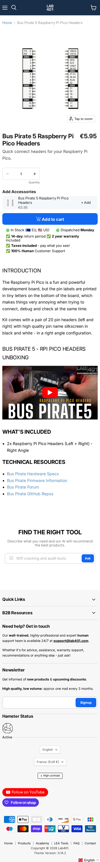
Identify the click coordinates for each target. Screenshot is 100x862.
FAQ (76, 843)
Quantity (34, 182)
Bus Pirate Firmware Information (37, 480)
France (48, 762)
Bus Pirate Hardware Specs (33, 473)
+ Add (86, 203)
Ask (88, 558)
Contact (90, 843)
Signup (86, 702)
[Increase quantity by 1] (35, 173)
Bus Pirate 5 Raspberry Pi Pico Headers (43, 200)
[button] (89, 860)
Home (7, 23)
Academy (42, 843)
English (48, 749)
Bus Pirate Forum (23, 487)
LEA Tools (61, 843)
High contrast (50, 775)
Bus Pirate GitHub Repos (30, 493)
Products (24, 843)
